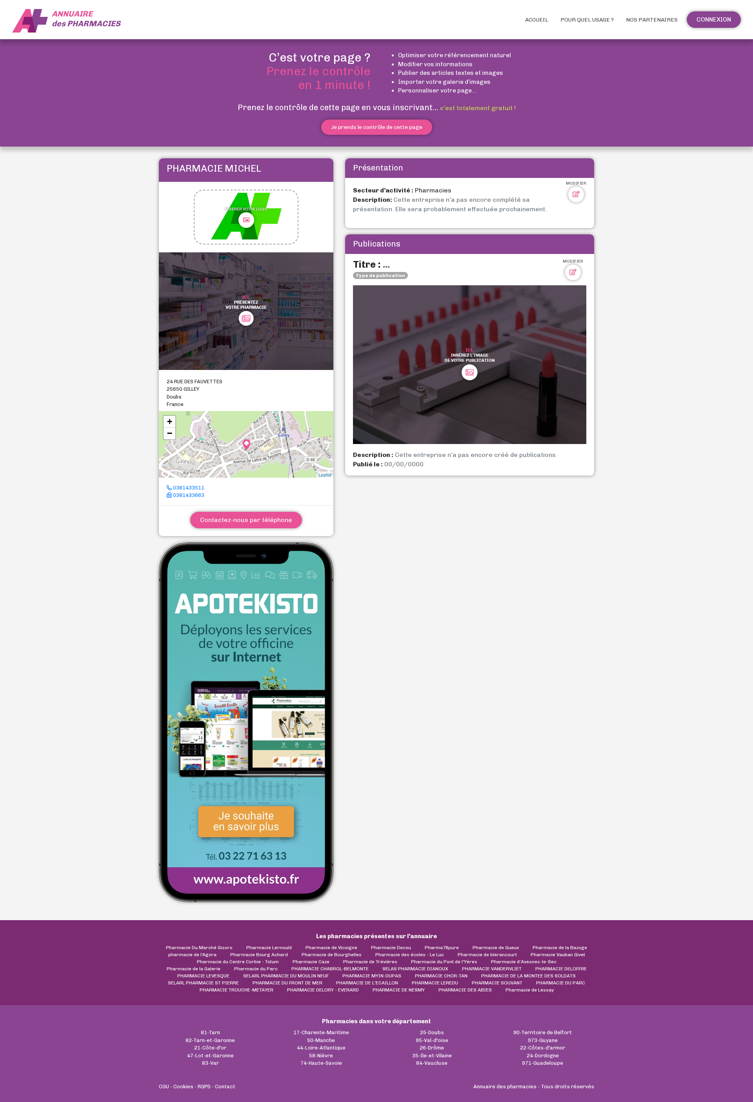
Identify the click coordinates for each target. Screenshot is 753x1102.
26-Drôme (432, 1048)
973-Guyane (543, 1040)
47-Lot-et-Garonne (210, 1055)
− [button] (169, 433)
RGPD (204, 1086)
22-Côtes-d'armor (542, 1048)
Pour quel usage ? (587, 19)
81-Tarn (210, 1032)
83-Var (210, 1063)
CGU (164, 1086)
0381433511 (188, 488)
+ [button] (169, 421)
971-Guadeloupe (542, 1063)
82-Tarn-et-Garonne (210, 1040)
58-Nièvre (321, 1055)
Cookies (183, 1086)
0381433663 (188, 495)
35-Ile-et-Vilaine (432, 1055)
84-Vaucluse (431, 1063)
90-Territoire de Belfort (542, 1032)
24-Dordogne (543, 1055)
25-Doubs (432, 1032)
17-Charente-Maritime (321, 1032)
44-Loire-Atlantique (321, 1048)
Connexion (714, 19)
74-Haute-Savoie (321, 1063)
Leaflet (324, 474)
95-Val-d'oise (432, 1040)
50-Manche (321, 1040)
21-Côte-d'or (210, 1048)
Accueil (536, 19)
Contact (225, 1086)
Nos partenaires (652, 19)
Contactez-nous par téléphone (246, 520)
